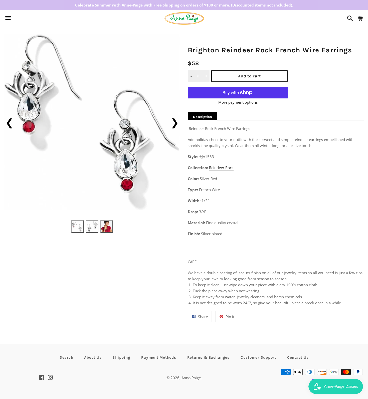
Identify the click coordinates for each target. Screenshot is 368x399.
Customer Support (258, 357)
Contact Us (298, 357)
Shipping (121, 357)
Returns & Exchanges (208, 357)
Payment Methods (158, 357)
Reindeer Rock (221, 167)
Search (66, 357)
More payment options (238, 102)
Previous (9, 122)
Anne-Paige (191, 377)
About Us (92, 357)
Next (174, 122)
